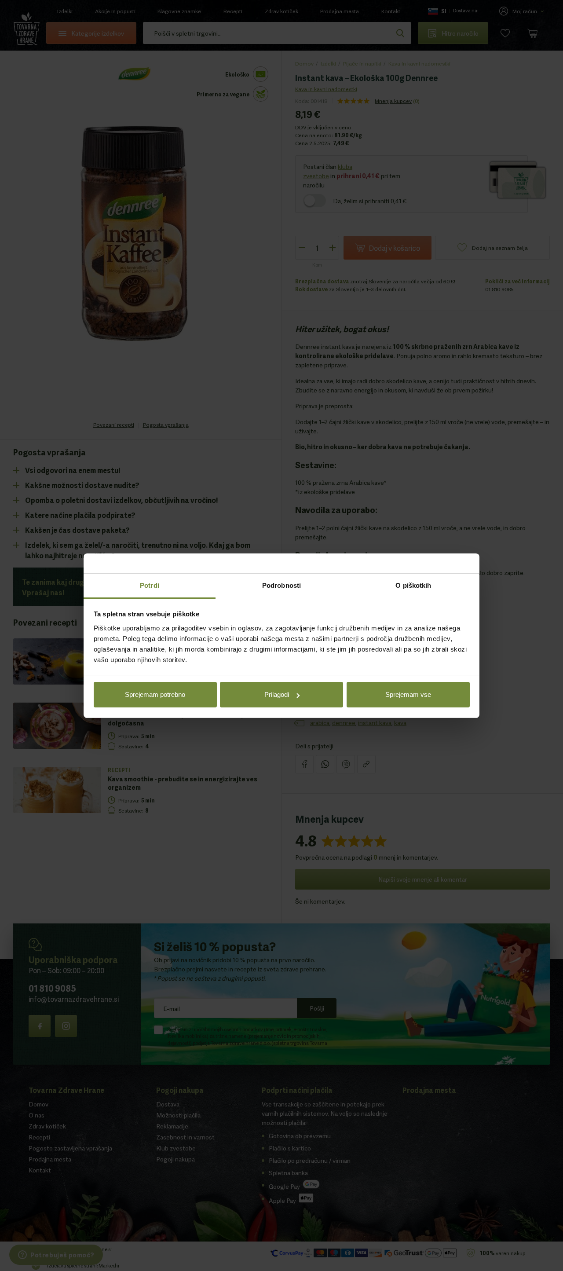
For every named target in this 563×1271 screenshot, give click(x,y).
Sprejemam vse (408, 694)
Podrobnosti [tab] (281, 585)
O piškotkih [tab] (413, 585)
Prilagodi (276, 694)
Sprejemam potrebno (155, 694)
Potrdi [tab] (149, 585)
